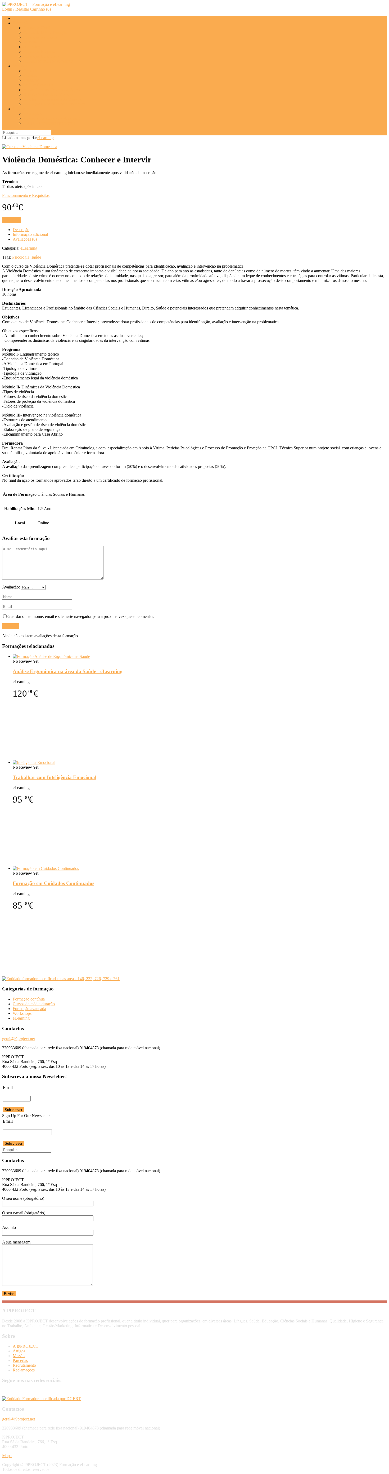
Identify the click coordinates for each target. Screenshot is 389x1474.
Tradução (31, 80)
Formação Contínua (39, 27)
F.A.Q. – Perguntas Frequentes (49, 123)
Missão (19, 1355)
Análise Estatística (38, 85)
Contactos (21, 109)
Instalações (32, 113)
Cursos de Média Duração (45, 32)
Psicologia (20, 257)
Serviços (20, 66)
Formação (21, 23)
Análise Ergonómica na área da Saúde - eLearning (68, 671)
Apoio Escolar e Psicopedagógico (51, 89)
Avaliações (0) (25, 239)
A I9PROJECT (25, 1346)
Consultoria (33, 70)
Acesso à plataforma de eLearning (51, 118)
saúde (36, 257)
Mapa (7, 1455)
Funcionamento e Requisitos (25, 195)
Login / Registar (15, 9)
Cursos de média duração (34, 1004)
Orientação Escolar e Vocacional (50, 94)
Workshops (32, 42)
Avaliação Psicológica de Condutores (54, 104)
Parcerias (20, 1360)
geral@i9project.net (18, 1039)
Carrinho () (40, 9)
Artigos (19, 1351)
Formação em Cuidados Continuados (53, 883)
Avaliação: (11, 587)
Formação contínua (29, 999)
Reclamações (24, 1370)
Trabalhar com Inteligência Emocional (54, 777)
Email (8, 1087)
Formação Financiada (41, 56)
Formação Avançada (40, 37)
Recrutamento (24, 1365)
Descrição (21, 229)
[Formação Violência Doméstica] (29, 146)
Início (17, 18)
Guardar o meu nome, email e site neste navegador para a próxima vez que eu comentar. (80, 616)
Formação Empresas (40, 51)
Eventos (30, 75)
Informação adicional (30, 234)
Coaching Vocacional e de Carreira (52, 99)
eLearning (31, 47)
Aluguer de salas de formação (48, 61)
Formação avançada (29, 1008)
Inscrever (11, 220)
